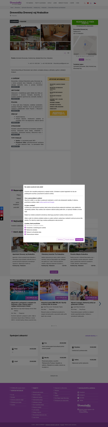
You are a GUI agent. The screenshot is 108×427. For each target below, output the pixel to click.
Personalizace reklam (32, 234)
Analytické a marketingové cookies (36, 228)
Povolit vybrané (69, 239)
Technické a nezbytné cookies (34, 225)
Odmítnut (60, 239)
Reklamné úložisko (31, 230)
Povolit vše (79, 239)
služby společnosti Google (46, 202)
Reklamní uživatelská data (33, 232)
